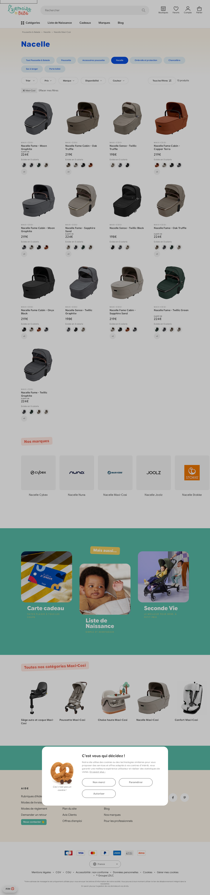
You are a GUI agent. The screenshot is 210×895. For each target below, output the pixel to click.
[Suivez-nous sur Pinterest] (184, 797)
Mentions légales (41, 872)
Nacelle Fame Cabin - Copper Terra (167, 147)
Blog (107, 808)
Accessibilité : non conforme (92, 872)
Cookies (147, 872)
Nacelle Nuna (76, 495)
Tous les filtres (160, 80)
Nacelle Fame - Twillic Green (171, 310)
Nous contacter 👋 (33, 822)
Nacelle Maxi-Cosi (115, 495)
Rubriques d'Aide (31, 796)
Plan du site (69, 808)
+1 (24, 172)
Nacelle (47, 32)
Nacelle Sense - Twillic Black (127, 228)
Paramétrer (136, 782)
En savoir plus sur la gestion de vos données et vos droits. (105, 886)
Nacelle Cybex (38, 495)
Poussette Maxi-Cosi (72, 720)
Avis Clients (69, 815)
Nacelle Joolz (153, 495)
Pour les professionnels (118, 821)
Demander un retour (34, 815)
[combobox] (29, 80)
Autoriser (99, 793)
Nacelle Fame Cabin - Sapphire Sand (123, 312)
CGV (58, 872)
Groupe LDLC (106, 875)
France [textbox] (101, 864)
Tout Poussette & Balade (38, 60)
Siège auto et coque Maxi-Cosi (37, 721)
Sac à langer (32, 69)
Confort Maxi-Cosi (186, 720)
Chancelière (174, 60)
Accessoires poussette (93, 60)
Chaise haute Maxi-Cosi (112, 720)
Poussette (66, 60)
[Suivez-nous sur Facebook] (173, 797)
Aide (8, 888)
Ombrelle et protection (146, 60)
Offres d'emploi (72, 821)
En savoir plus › (97, 771)
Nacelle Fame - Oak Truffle (170, 228)
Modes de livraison (32, 802)
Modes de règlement (34, 808)
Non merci (99, 782)
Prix (47, 80)
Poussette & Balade (31, 32)
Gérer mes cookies (167, 872)
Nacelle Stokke (192, 495)
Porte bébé (54, 69)
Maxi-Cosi (30, 90)
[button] (198, 508)
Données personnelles (125, 872)
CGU (68, 872)
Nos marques (112, 815)
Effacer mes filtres (48, 90)
